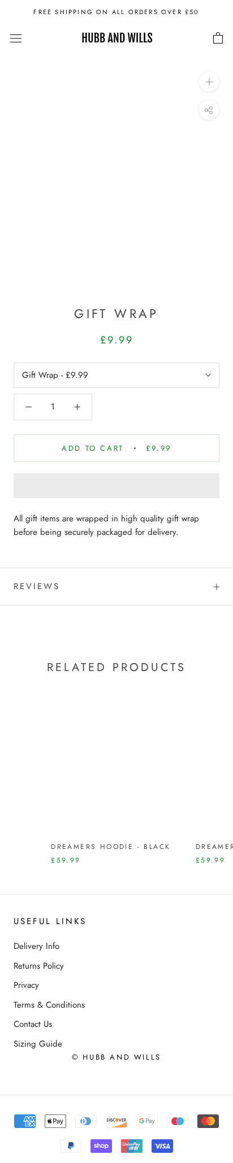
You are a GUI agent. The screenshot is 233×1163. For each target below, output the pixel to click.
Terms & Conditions (49, 1005)
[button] (116, 485)
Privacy (26, 985)
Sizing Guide (38, 1044)
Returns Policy (39, 966)
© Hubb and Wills (116, 1057)
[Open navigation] (15, 38)
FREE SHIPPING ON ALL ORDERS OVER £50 (116, 11)
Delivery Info (36, 946)
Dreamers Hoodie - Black (110, 847)
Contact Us (33, 1024)
